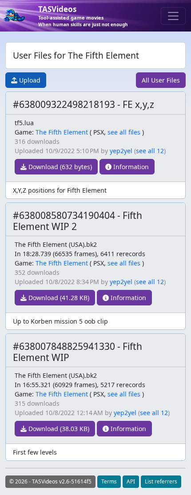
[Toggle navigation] (173, 16)
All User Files (161, 80)
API (131, 481)
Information (130, 166)
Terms (109, 481)
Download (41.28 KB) (58, 297)
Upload (28, 80)
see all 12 (150, 151)
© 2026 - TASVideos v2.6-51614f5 (50, 481)
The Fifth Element (62, 132)
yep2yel (121, 151)
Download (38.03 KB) (58, 428)
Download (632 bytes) (59, 166)
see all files (123, 132)
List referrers (161, 481)
